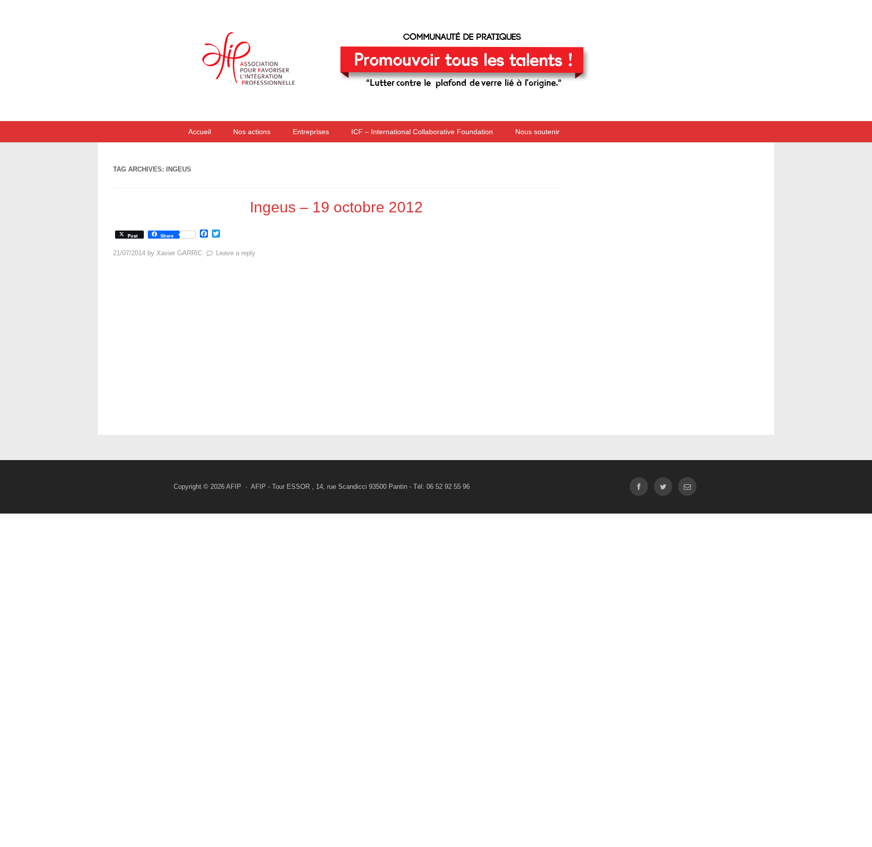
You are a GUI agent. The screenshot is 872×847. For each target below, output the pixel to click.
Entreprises (311, 132)
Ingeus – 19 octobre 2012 (336, 207)
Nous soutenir (537, 132)
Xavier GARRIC (179, 253)
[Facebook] (639, 486)
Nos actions (251, 132)
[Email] (687, 486)
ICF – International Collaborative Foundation (422, 132)
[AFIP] (413, 107)
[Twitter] (663, 486)
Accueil (199, 132)
